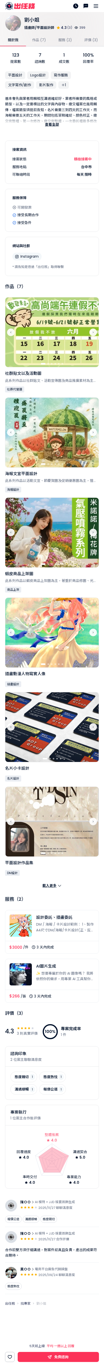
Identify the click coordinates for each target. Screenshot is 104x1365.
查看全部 (52, 124)
